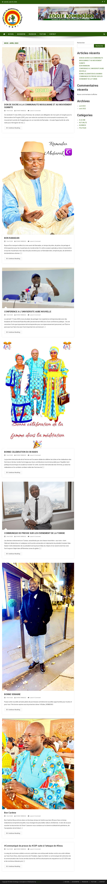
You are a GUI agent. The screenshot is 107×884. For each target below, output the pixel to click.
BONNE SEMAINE (12, 694)
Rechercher (81, 43)
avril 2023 (82, 106)
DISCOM (38, 882)
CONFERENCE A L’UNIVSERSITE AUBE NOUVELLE (27, 311)
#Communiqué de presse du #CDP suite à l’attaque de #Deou (33, 846)
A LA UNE (82, 120)
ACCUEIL (11, 34)
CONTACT (52, 34)
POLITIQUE (82, 128)
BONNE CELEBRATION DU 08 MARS (21, 452)
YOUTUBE (42, 34)
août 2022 (82, 108)
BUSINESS (82, 125)
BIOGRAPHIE (21, 34)
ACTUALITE (83, 122)
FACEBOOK (32, 34)
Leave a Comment (35, 110)
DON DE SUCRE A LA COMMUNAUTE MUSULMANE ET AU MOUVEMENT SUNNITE (91, 60)
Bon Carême (10, 812)
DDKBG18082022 (21, 110)
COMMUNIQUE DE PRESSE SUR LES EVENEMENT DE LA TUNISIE (34, 533)
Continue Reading (14, 128)
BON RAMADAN (11, 238)
